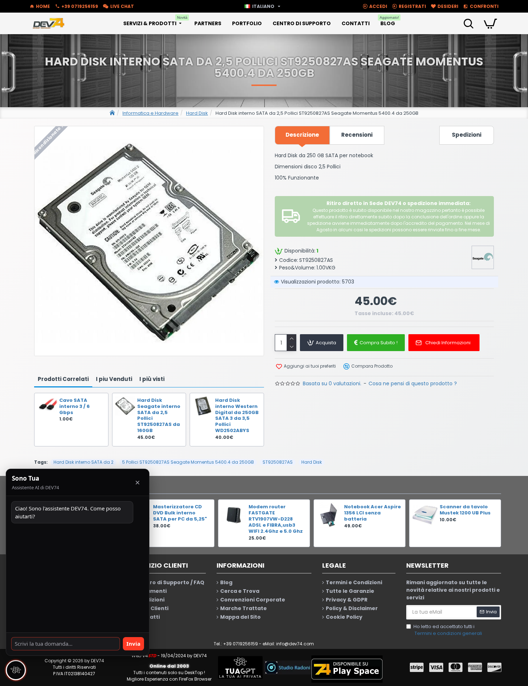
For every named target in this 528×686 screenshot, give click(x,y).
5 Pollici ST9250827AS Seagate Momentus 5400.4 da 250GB (188, 462)
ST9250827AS (278, 462)
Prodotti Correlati (63, 379)
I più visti (152, 379)
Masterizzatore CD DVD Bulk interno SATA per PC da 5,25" (180, 513)
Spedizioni (466, 134)
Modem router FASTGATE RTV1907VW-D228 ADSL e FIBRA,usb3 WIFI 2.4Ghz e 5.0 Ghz (276, 519)
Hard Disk (197, 113)
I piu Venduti (114, 379)
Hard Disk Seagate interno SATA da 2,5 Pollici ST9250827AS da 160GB (158, 415)
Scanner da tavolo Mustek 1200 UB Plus (465, 510)
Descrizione (302, 134)
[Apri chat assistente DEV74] (16, 670)
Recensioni (356, 134)
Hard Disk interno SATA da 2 (84, 462)
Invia (133, 643)
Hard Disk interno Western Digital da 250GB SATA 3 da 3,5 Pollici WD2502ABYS (237, 415)
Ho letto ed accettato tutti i (447, 630)
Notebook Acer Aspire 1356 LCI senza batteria (372, 513)
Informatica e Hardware (150, 113)
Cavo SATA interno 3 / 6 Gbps (74, 406)
